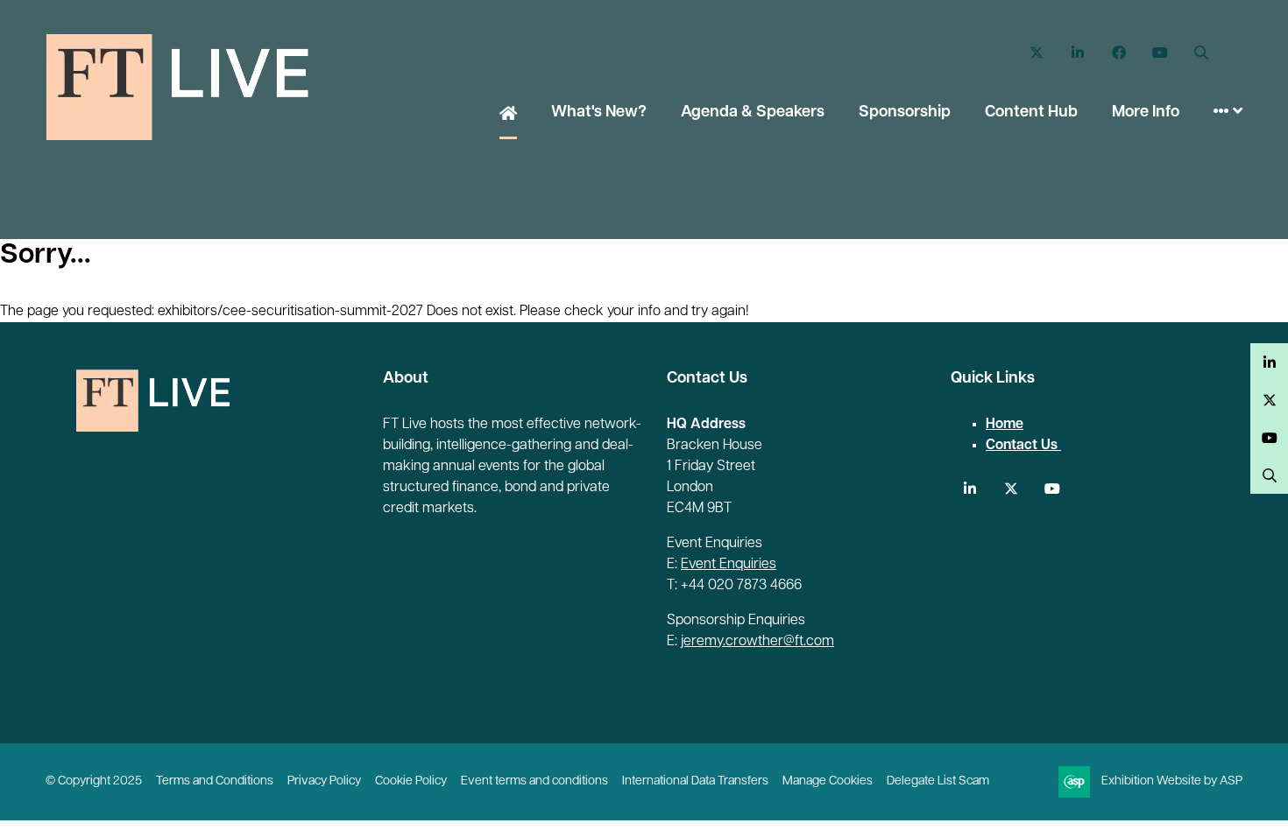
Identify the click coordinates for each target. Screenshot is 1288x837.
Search (1201, 53)
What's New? (599, 113)
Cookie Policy (411, 781)
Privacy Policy (324, 781)
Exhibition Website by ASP (1171, 781)
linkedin (969, 489)
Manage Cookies (827, 781)
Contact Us (1023, 446)
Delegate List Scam (938, 781)
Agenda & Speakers (752, 113)
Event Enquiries (728, 565)
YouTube (1159, 53)
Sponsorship (905, 113)
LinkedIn (1077, 53)
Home (508, 114)
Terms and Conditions (214, 781)
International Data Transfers (695, 781)
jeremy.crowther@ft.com (757, 642)
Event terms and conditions (534, 781)
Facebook (1118, 53)
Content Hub (1031, 113)
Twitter (1036, 53)
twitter (1011, 489)
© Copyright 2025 (94, 781)
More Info (1145, 113)
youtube (1052, 489)
